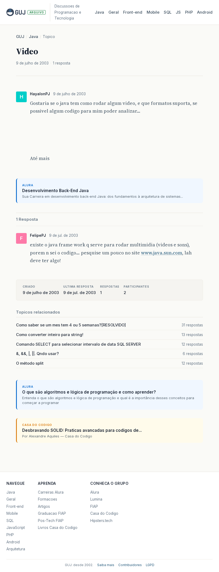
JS (178, 12)
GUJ (20, 36)
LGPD (150, 565)
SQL (167, 12)
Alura (94, 492)
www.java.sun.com (161, 252)
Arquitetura (15, 549)
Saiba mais (105, 565)
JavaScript (15, 527)
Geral (113, 12)
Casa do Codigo (104, 513)
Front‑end (132, 12)
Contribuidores (130, 565)
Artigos (44, 506)
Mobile (153, 12)
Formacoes (47, 499)
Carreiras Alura (51, 492)
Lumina (96, 499)
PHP (189, 12)
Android (205, 12)
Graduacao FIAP (52, 513)
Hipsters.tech (101, 520)
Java (99, 12)
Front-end (15, 506)
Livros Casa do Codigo (57, 527)
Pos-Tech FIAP (51, 520)
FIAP (94, 506)
